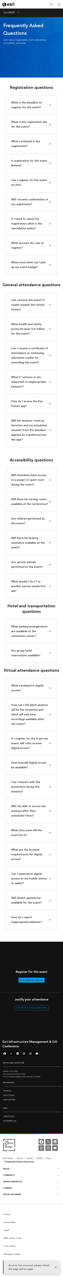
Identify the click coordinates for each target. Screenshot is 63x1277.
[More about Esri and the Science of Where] (9, 1145)
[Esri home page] (8, 4)
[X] (48, 1142)
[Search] (51, 4)
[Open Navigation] (59, 4)
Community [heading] (9, 1175)
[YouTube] (55, 1148)
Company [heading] (7, 1188)
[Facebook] (41, 1142)
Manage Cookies (12, 1254)
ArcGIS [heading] (6, 1168)
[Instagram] (48, 1148)
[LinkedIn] (55, 1142)
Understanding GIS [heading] (12, 1181)
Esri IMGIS (9, 13)
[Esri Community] (41, 1148)
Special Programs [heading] (12, 1194)
